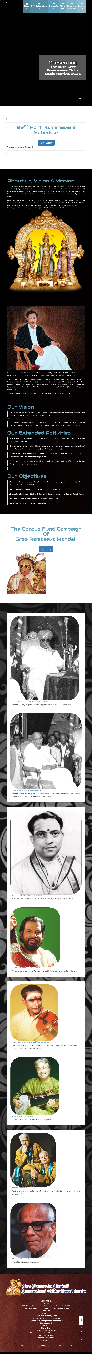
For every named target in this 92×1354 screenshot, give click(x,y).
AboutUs (63, 7)
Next (7, 82)
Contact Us (81, 7)
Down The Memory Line (46, 1316)
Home (46, 1303)
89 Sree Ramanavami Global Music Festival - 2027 (46, 1306)
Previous (3, 82)
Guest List (46, 1328)
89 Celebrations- (39, 7)
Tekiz (81, 1320)
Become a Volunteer (46, 1338)
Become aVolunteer (71, 7)
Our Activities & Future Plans (46, 1318)
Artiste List (46, 1325)
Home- (26, 7)
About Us (46, 1313)
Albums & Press (46, 1335)
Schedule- (53, 7)
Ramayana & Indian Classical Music (46, 1333)
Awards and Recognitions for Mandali (46, 1321)
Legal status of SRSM (46, 1330)
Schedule (46, 1311)
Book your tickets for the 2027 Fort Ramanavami (46, 1308)
